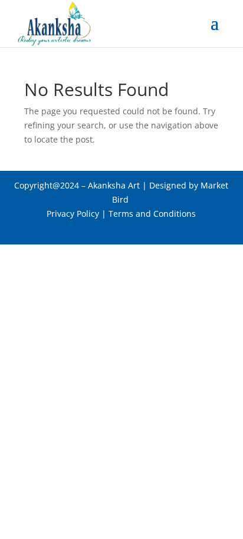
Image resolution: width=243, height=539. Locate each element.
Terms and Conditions (152, 213)
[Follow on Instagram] (145, 230)
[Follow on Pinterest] (121, 230)
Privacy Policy (73, 213)
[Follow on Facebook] (97, 230)
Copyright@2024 (46, 185)
